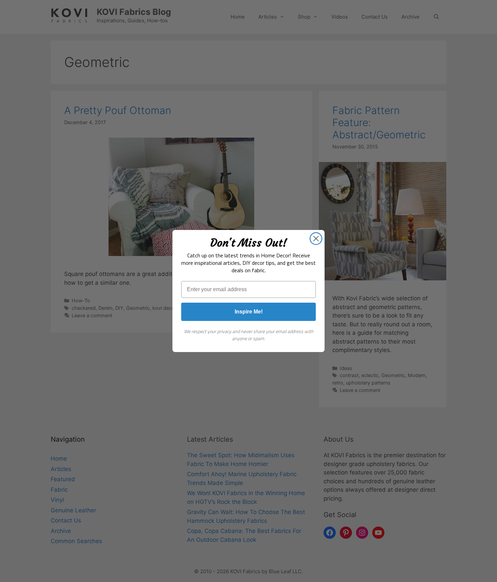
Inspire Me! (249, 312)
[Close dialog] (316, 239)
